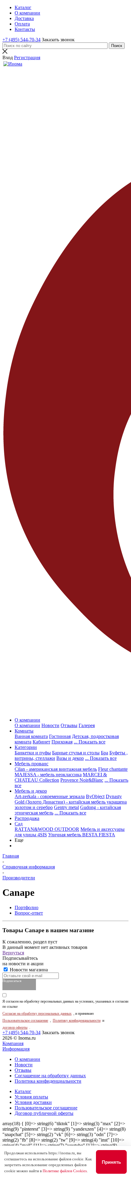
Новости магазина (28, 969)
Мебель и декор (31, 791)
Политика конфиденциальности (48, 1081)
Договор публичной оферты (44, 1113)
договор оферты (14, 1027)
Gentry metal (66, 807)
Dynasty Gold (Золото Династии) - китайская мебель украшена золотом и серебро (71, 802)
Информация (16, 1048)
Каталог (23, 1091)
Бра (104, 752)
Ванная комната (31, 736)
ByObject (95, 796)
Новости (50, 725)
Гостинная (60, 736)
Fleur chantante (113, 769)
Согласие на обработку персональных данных (37, 1013)
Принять (111, 1162)
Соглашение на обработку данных (50, 1075)
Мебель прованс (31, 763)
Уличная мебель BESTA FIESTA (81, 834)
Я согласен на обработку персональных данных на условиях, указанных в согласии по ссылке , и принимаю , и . (65, 1014)
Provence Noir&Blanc (81, 780)
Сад (19, 823)
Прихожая (62, 741)
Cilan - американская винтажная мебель (56, 769)
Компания (12, 1043)
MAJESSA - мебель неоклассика (48, 774)
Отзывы (69, 725)
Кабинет (41, 741)
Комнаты (24, 730)
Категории (26, 747)
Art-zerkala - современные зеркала (50, 796)
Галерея (87, 725)
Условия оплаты (31, 1096)
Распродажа (27, 818)
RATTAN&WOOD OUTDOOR (47, 829)
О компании (27, 720)
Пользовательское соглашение (25, 1020)
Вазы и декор (70, 758)
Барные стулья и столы (76, 752)
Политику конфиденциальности (77, 1020)
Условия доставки (33, 1102)
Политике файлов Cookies (65, 1171)
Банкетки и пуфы (33, 752)
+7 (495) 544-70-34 (21, 39)
